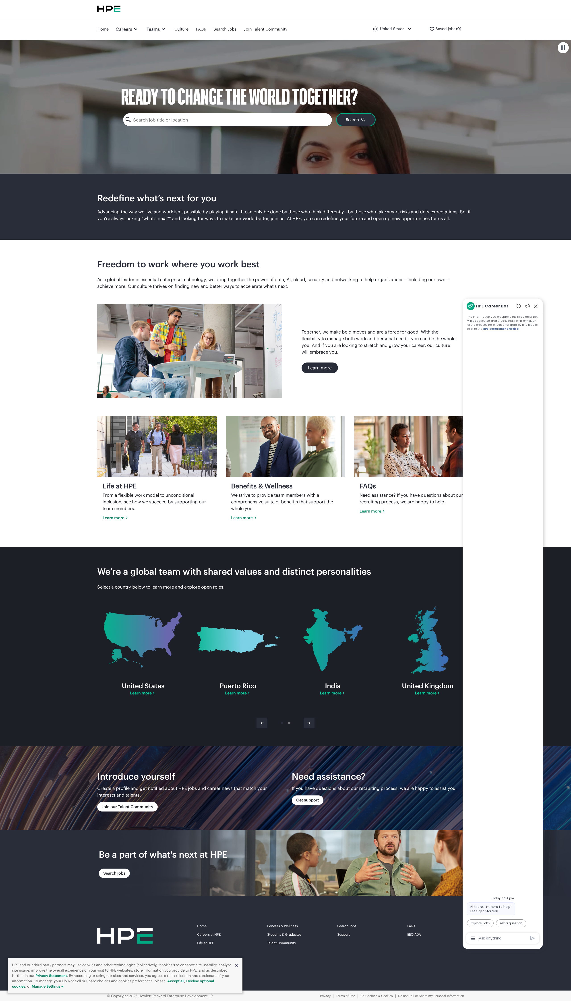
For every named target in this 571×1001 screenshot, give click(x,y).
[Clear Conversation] (518, 306)
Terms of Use (345, 996)
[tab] (282, 723)
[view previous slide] (262, 723)
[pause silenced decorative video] (563, 47)
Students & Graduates (284, 934)
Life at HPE (205, 943)
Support (343, 934)
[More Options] (473, 938)
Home (103, 29)
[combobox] (227, 119)
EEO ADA (414, 934)
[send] (532, 938)
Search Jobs (224, 29)
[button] (236, 965)
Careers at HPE (209, 934)
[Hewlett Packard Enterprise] (108, 8)
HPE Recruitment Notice (501, 329)
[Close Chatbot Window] (536, 306)
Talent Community (281, 943)
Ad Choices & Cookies (376, 996)
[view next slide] (309, 723)
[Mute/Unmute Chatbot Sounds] (527, 306)
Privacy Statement (51, 975)
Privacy (325, 996)
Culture (181, 29)
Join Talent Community (266, 29)
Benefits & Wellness (282, 926)
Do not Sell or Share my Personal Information (431, 996)
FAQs (201, 29)
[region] (503, 622)
